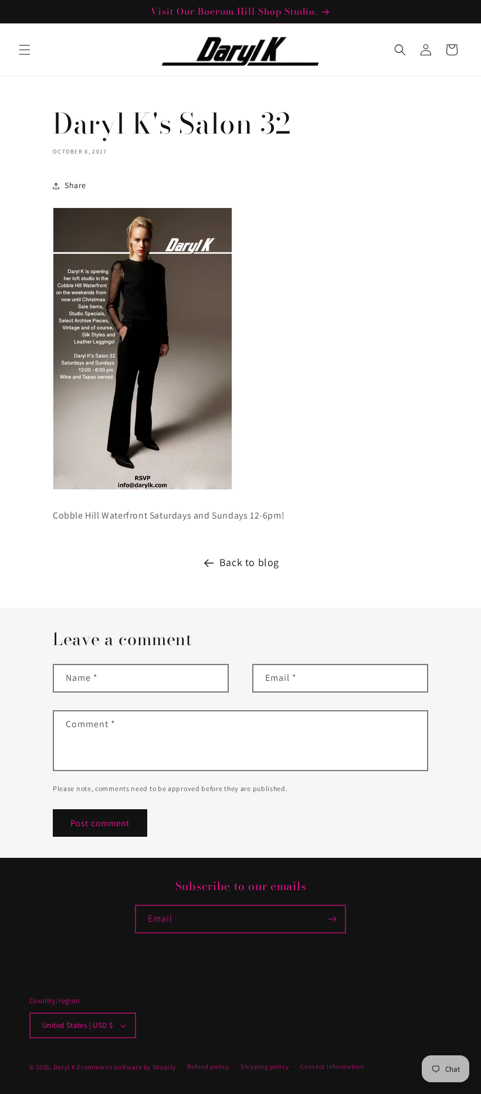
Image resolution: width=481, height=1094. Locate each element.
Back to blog (249, 562)
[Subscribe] (332, 919)
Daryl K (64, 1067)
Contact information (332, 1066)
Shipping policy (264, 1066)
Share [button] (75, 185)
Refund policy (208, 1066)
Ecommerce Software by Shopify (126, 1067)
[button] (25, 50)
